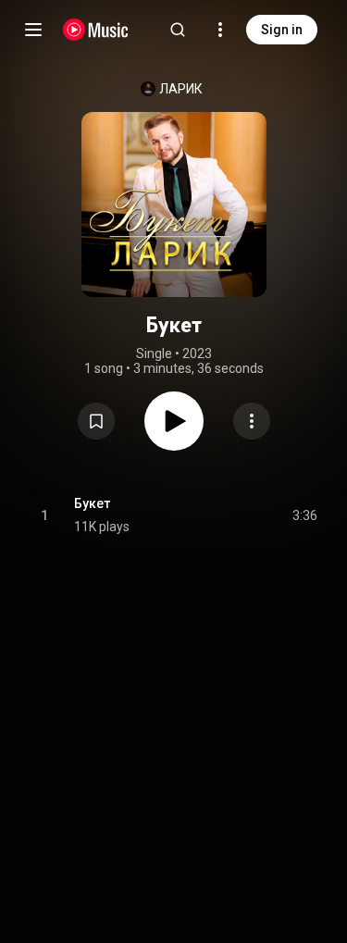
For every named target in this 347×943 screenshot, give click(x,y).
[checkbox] (304, 515)
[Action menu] (251, 421)
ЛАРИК (181, 88)
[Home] (96, 30)
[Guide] (33, 30)
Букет (92, 503)
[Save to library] (96, 421)
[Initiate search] (177, 29)
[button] (96, 421)
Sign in (282, 29)
